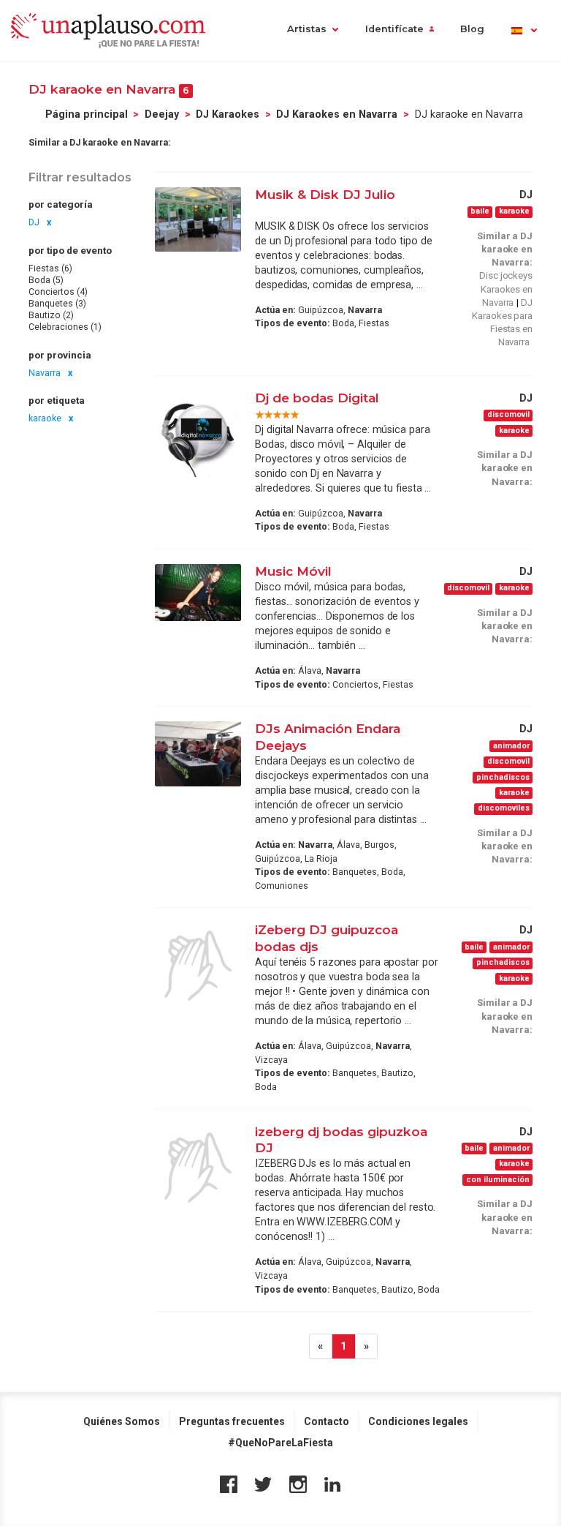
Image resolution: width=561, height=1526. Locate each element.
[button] (523, 30)
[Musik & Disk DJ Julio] (198, 219)
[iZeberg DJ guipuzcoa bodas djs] (198, 965)
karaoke (44, 418)
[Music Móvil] (198, 593)
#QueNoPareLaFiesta (280, 1442)
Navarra (44, 373)
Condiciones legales (418, 1421)
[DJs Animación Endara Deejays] (198, 753)
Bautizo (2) (51, 315)
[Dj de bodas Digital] (198, 434)
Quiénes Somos (121, 1421)
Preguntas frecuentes (232, 1421)
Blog (472, 28)
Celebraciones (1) (65, 327)
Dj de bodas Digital (317, 397)
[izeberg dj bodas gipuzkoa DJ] (198, 1167)
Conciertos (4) (58, 292)
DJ (33, 222)
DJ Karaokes (227, 114)
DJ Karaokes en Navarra (336, 114)
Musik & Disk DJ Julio (325, 194)
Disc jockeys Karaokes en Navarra (506, 288)
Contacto (326, 1421)
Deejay (162, 114)
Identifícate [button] (394, 28)
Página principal (86, 114)
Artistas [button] (307, 28)
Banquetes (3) (57, 303)
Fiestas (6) (50, 268)
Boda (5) (46, 280)
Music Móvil (293, 571)
